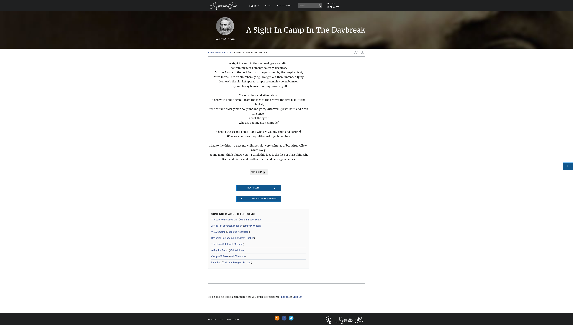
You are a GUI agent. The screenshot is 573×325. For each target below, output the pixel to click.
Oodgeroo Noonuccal (238, 231)
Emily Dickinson (252, 225)
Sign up (297, 296)
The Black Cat (218, 244)
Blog (268, 5)
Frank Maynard (235, 244)
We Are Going (218, 231)
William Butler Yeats (250, 219)
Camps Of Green (220, 256)
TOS (222, 320)
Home (211, 53)
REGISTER (334, 7)
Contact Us (233, 320)
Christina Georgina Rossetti (236, 262)
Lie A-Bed (216, 262)
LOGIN (333, 3)
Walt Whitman (223, 53)
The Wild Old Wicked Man (224, 219)
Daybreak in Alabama (222, 238)
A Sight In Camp (219, 250)
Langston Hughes (244, 238)
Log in (285, 296)
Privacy (212, 320)
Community (284, 5)
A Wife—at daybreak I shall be (226, 225)
